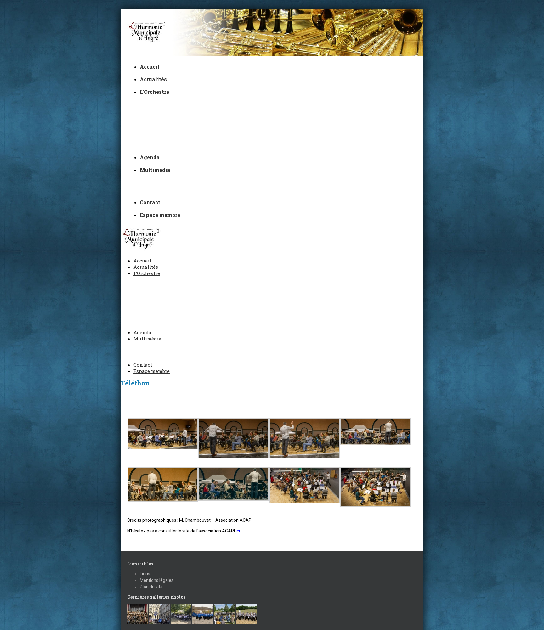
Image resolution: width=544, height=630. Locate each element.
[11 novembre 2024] (203, 622)
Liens (145, 573)
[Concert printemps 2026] (138, 622)
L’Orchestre (154, 91)
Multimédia (155, 169)
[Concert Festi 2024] (225, 622)
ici (238, 530)
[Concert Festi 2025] (181, 622)
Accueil (149, 66)
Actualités (153, 79)
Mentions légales (156, 580)
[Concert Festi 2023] (246, 622)
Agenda (150, 157)
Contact (150, 202)
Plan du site (151, 586)
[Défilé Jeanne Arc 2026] (160, 622)
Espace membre (160, 214)
